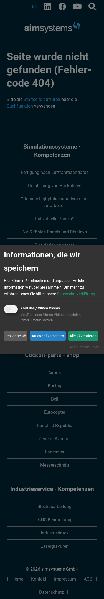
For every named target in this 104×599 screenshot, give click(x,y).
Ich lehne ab (16, 336)
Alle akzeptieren (83, 336)
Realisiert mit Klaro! (84, 347)
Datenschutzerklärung (76, 294)
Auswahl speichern (48, 336)
